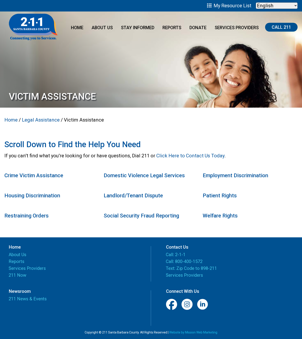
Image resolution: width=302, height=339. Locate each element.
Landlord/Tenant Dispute (133, 195)
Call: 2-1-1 (175, 254)
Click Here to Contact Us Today (190, 155)
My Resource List (231, 5)
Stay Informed (137, 27)
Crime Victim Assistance (33, 175)
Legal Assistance (41, 120)
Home (77, 27)
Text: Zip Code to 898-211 (191, 268)
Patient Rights (220, 195)
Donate (197, 27)
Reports (171, 27)
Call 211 (281, 27)
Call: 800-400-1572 (184, 261)
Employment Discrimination (235, 175)
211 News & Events (28, 298)
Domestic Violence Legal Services (144, 175)
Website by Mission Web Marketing (193, 332)
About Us (102, 27)
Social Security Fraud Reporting (141, 216)
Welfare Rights (220, 216)
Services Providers (237, 27)
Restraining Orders (26, 216)
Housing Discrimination (32, 195)
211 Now (17, 275)
